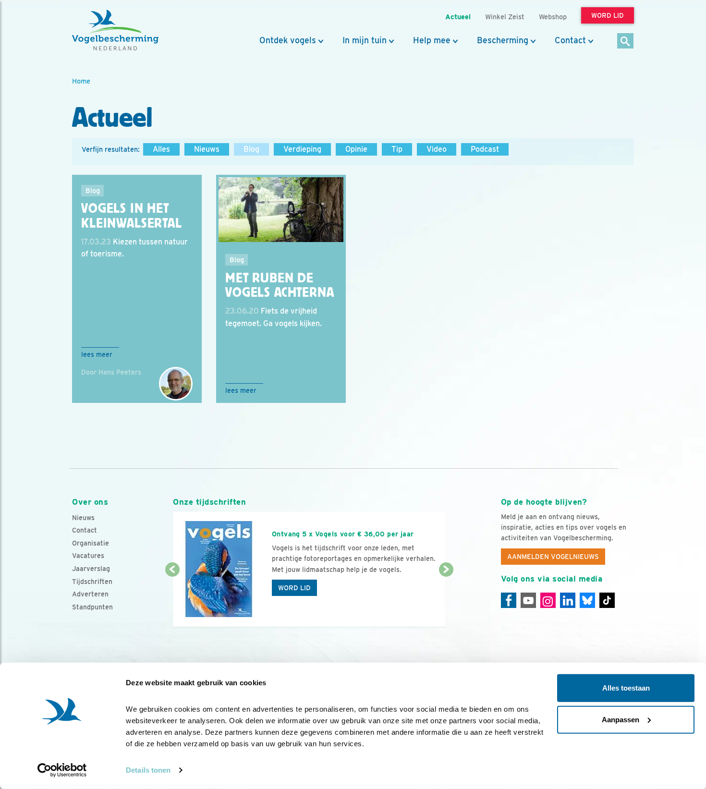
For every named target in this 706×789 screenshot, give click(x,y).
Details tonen (148, 770)
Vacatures (88, 555)
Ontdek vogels (287, 40)
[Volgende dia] (446, 598)
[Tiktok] (607, 600)
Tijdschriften (92, 581)
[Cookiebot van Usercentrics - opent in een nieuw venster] (62, 770)
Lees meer (96, 354)
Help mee (431, 40)
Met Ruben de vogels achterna (279, 285)
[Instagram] (548, 600)
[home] (115, 30)
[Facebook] (508, 600)
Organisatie (90, 543)
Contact (570, 40)
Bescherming (502, 40)
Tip (396, 149)
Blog (251, 149)
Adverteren (90, 594)
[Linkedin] (567, 600)
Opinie (356, 149)
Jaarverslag (91, 568)
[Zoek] (625, 41)
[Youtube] (528, 600)
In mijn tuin (364, 40)
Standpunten (92, 607)
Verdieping (302, 149)
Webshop (553, 16)
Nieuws (206, 149)
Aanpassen (620, 719)
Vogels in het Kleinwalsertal (131, 216)
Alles (161, 149)
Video (436, 149)
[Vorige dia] (172, 598)
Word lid (294, 588)
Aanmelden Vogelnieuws (553, 556)
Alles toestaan (626, 688)
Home (81, 81)
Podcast (485, 149)
